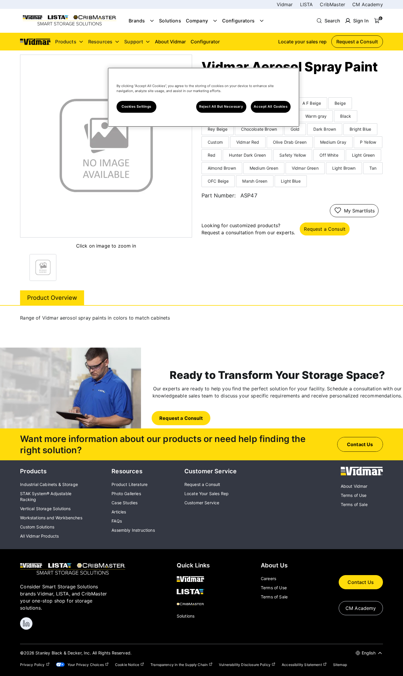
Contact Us (361, 582)
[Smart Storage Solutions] (69, 25)
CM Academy (367, 4)
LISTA (306, 4)
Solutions (170, 21)
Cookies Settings (136, 106)
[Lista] (193, 592)
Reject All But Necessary (221, 106)
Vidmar (285, 4)
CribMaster (332, 4)
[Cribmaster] (193, 604)
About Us (274, 565)
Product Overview (52, 297)
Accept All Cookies (270, 106)
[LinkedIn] (26, 623)
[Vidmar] (362, 474)
